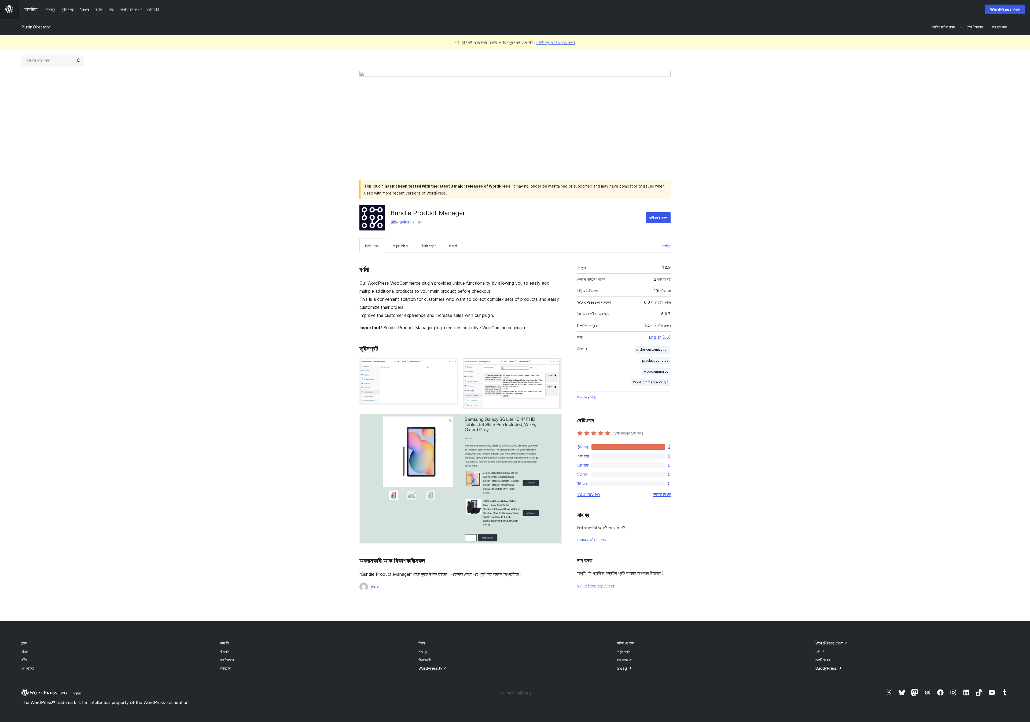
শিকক (421, 643)
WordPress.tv (432, 668)
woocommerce (656, 371)
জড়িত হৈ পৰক (625, 643)
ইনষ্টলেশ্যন (428, 245)
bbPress (825, 660)
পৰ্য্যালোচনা (401, 245)
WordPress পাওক (1005, 9)
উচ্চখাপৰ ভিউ (586, 397)
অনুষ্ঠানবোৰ (623, 651)
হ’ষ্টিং (24, 660)
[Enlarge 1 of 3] (451, 365)
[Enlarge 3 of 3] (554, 421)
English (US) (660, 337)
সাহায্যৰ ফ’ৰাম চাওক (591, 540)
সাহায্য (666, 245)
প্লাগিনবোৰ (227, 660)
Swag (624, 668)
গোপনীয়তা (27, 668)
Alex (375, 586)
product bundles (655, 360)
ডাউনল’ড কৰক (658, 217)
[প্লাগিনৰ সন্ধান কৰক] (78, 60)
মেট (819, 651)
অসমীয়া (77, 693)
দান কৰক (624, 660)
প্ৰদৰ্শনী (224, 643)
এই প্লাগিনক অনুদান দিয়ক (596, 585)
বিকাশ (453, 245)
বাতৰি (24, 651)
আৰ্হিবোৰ (225, 668)
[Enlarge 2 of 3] (554, 365)
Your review (588, 494)
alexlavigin (401, 222)
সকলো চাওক (662, 494)
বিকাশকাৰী (424, 660)
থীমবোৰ (224, 651)
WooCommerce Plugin (650, 382)
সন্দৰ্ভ (24, 643)
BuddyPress (828, 668)
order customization (652, 349)
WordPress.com (831, 643)
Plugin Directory (35, 27)
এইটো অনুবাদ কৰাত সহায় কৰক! (555, 42)
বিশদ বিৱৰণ (372, 245)
